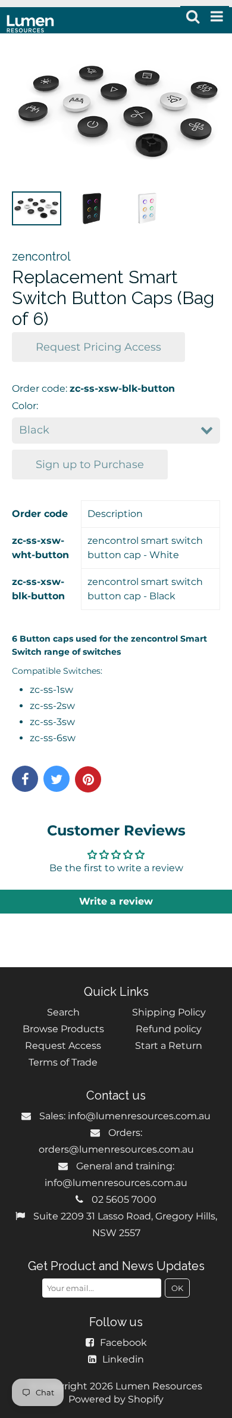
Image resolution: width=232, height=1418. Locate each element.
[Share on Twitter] (56, 779)
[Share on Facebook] (25, 779)
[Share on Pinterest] (88, 779)
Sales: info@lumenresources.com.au (125, 1116)
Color (24, 405)
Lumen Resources (158, 1386)
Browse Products (63, 1029)
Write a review (116, 901)
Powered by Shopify (116, 1399)
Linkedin (123, 1359)
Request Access (63, 1045)
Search (63, 1012)
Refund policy (169, 1029)
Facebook (123, 1342)
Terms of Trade (63, 1062)
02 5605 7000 (124, 1199)
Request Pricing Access (98, 347)
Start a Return (168, 1045)
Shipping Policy (169, 1012)
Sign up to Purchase (90, 464)
